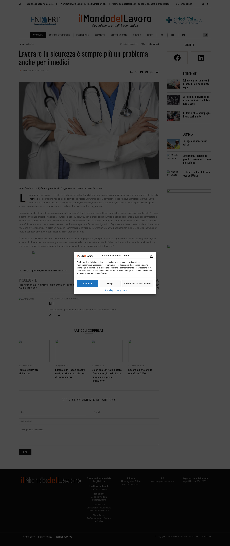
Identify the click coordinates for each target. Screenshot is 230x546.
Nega (110, 283)
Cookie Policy (107, 290)
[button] (151, 255)
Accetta (87, 283)
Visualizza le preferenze (137, 283)
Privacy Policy (121, 290)
